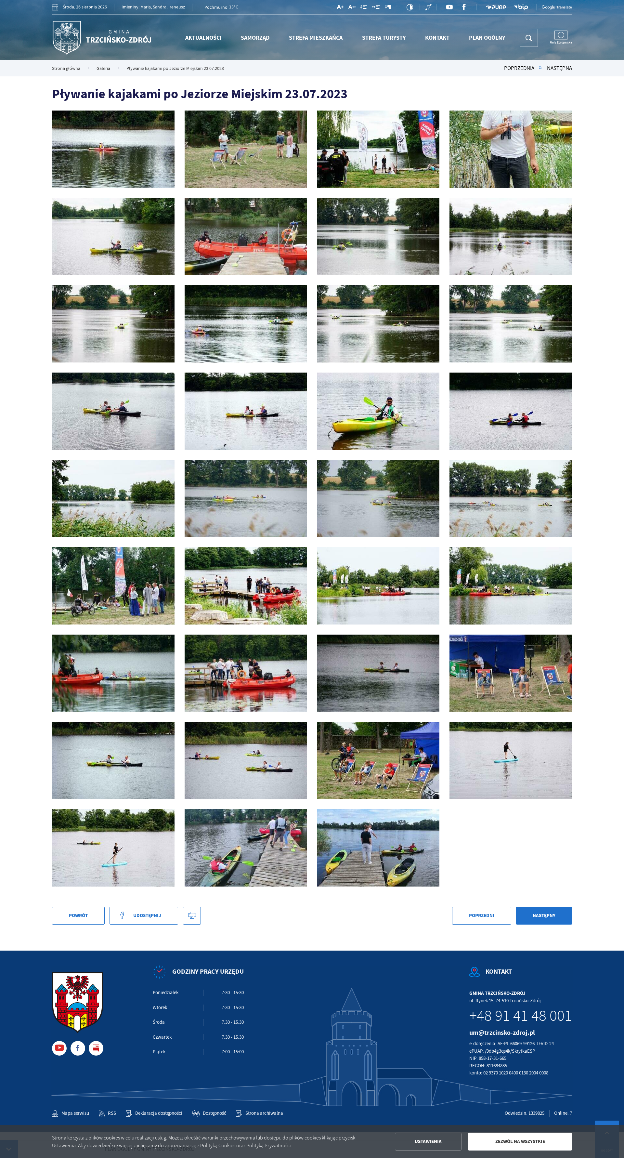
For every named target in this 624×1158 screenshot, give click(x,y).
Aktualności (203, 38)
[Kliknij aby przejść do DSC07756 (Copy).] (378, 760)
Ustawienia (428, 1141)
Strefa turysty (384, 38)
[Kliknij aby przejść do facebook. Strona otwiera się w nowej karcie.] (464, 7)
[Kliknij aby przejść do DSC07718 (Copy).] (378, 323)
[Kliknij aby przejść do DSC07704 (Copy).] (113, 236)
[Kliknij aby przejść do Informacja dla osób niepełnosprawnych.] (429, 7)
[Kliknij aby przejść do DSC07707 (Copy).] (378, 236)
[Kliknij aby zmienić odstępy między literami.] (352, 8)
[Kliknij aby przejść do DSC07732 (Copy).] (113, 498)
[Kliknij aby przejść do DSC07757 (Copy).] (510, 760)
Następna (559, 68)
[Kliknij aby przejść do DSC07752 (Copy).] (510, 673)
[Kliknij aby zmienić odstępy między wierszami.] (364, 8)
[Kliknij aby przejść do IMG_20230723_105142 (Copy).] (246, 848)
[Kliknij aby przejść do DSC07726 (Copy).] (378, 411)
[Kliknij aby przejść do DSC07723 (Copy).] (113, 411)
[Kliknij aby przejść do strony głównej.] (101, 38)
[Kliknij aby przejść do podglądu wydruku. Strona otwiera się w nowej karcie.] (192, 916)
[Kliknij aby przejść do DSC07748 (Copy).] (113, 673)
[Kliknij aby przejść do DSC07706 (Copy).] (246, 236)
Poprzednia (519, 68)
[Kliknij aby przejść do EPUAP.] (496, 7)
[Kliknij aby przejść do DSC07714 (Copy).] (246, 323)
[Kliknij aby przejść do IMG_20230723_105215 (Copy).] (378, 848)
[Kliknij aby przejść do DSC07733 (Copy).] (246, 498)
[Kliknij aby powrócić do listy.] (540, 68)
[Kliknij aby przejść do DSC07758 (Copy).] (113, 848)
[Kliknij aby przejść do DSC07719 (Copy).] (510, 323)
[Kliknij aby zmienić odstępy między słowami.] (376, 8)
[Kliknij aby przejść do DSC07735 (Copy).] (510, 498)
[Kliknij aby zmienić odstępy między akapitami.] (388, 8)
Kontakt (437, 38)
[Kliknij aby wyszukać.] (529, 38)
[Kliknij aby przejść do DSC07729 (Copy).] (510, 411)
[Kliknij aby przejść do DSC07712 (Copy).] (113, 323)
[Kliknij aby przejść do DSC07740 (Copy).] (113, 586)
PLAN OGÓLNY (487, 38)
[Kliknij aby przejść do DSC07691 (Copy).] (113, 149)
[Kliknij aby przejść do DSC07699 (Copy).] (378, 149)
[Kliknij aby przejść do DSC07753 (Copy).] (113, 760)
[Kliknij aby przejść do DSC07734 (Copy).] (378, 498)
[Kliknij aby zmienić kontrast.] (410, 7)
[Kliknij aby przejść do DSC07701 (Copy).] (510, 149)
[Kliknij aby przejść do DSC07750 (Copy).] (378, 673)
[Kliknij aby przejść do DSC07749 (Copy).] (246, 673)
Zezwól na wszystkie (520, 1141)
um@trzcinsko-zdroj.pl (502, 1032)
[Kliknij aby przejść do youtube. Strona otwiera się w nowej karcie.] (449, 7)
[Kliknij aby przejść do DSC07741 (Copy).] (246, 586)
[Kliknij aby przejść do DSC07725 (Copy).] (246, 411)
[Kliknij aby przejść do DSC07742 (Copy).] (378, 586)
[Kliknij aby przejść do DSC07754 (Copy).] (246, 760)
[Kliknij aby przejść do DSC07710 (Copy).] (510, 236)
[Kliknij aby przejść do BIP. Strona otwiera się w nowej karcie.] (521, 7)
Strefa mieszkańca (316, 38)
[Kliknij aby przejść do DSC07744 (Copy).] (510, 586)
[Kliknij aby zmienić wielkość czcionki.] (340, 8)
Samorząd (255, 38)
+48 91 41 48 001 (520, 1016)
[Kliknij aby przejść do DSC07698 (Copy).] (246, 149)
